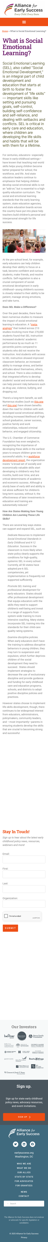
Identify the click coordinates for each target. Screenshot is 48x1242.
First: (5, 868)
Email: (6, 853)
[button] (24, 22)
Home (5, 31)
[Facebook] (32, 1144)
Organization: (10, 898)
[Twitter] (15, 1144)
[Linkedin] (24, 1144)
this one (38, 401)
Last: (5, 883)
